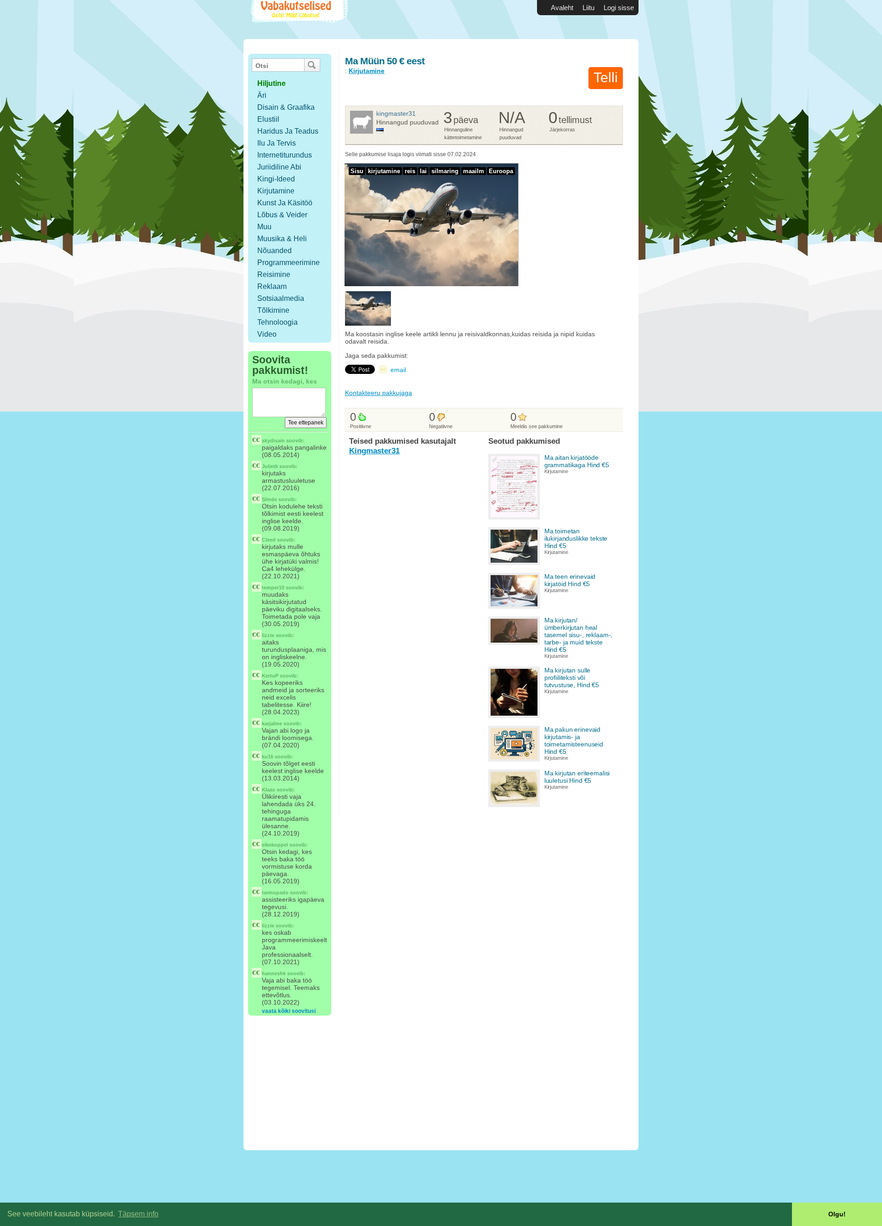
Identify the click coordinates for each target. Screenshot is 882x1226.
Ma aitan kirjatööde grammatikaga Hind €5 (576, 461)
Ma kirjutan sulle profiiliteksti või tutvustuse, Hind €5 (571, 678)
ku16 (267, 756)
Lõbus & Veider (282, 215)
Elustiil (268, 119)
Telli (606, 77)
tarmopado (275, 892)
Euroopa (501, 171)
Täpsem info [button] (138, 1214)
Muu (264, 227)
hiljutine (271, 83)
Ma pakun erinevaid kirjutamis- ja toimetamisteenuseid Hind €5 (573, 740)
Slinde (269, 499)
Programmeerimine (288, 262)
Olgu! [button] (837, 1214)
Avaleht (562, 7)
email (398, 369)
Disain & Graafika (286, 107)
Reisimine (273, 274)
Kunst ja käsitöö (284, 203)
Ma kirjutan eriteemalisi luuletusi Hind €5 (577, 776)
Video (267, 334)
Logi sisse (619, 7)
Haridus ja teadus (287, 131)
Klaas (268, 789)
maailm (473, 171)
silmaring (444, 171)
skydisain (273, 440)
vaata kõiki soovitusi (289, 1011)
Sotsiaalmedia (280, 298)
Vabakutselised (298, 19)
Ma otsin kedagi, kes (284, 381)
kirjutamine (384, 171)
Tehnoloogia (277, 322)
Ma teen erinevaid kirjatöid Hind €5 (570, 580)
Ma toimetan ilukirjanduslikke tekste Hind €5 (576, 538)
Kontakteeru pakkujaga (378, 392)
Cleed (269, 539)
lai (423, 171)
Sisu (357, 171)
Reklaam (272, 286)
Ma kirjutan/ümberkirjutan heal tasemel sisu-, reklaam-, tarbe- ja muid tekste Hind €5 (578, 634)
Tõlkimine (273, 310)
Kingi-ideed (276, 179)
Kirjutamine (275, 191)
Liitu (588, 7)
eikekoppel (275, 844)
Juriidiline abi (279, 167)
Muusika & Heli (282, 239)
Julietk (270, 466)
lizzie (268, 635)
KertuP (270, 675)
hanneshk (274, 973)
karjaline (272, 723)
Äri (261, 95)
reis (410, 171)
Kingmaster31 (396, 113)
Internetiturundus (284, 155)
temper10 (273, 587)
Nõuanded (274, 250)
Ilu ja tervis (276, 143)
